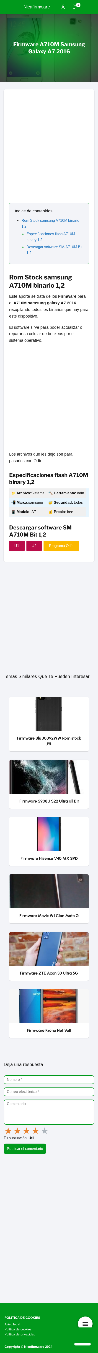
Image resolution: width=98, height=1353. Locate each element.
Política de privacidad (20, 1334)
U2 (34, 546)
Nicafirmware (36, 6)
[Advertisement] (49, 138)
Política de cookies (18, 1329)
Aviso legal (12, 1324)
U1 (16, 546)
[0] (75, 8)
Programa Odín (61, 546)
